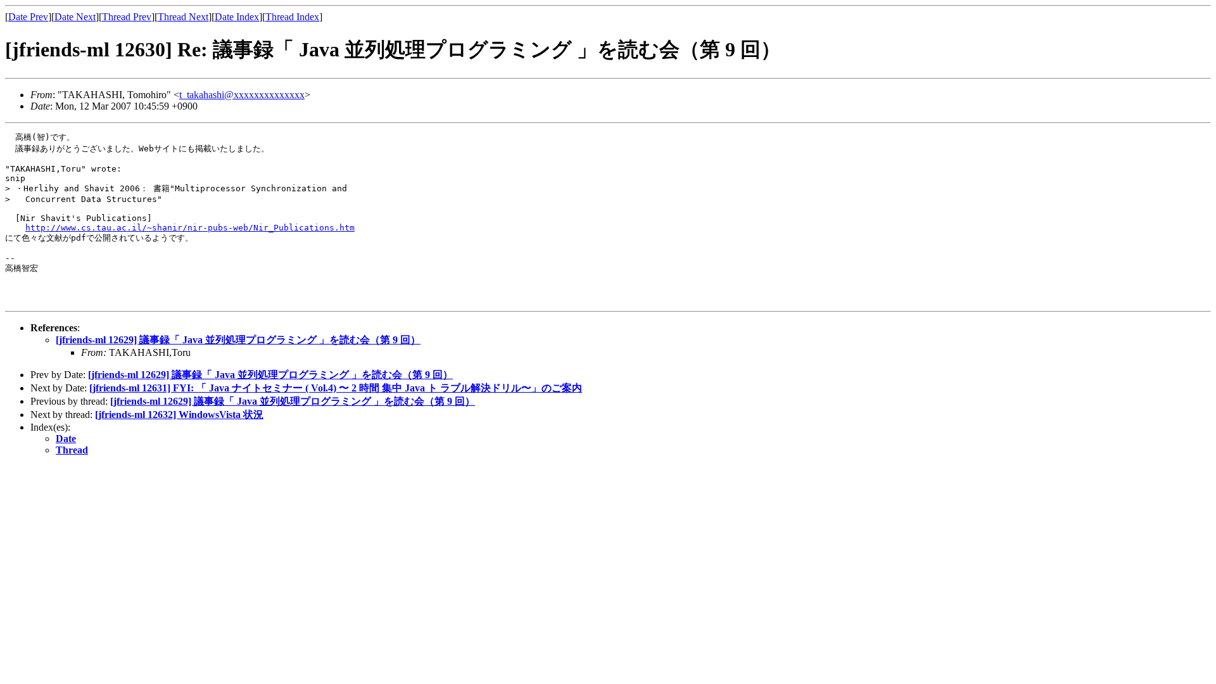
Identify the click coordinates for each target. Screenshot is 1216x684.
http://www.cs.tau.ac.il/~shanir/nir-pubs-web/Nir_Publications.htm (190, 227)
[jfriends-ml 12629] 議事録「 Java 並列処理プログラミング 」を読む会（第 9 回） (238, 339)
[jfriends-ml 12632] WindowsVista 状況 (179, 414)
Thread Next (183, 16)
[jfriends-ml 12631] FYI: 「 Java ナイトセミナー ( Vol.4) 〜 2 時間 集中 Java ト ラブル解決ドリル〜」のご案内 (335, 388)
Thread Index (292, 16)
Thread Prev (126, 16)
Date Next (75, 16)
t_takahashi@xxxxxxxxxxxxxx (242, 94)
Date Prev (28, 16)
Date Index (237, 16)
